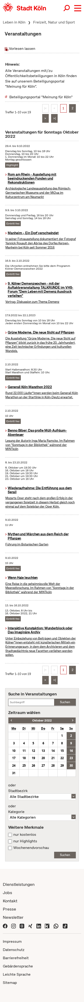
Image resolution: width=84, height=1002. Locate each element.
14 (53, 751)
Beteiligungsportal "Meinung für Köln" (41, 97)
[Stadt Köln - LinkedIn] (38, 925)
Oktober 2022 (42, 720)
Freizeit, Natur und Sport (54, 22)
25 (24, 765)
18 (24, 758)
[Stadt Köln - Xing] (30, 925)
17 (13, 758)
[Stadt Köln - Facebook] (5, 925)
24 (13, 765)
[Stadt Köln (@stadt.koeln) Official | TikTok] (65, 925)
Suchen (65, 702)
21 (53, 758)
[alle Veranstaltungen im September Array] (11, 720)
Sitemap (10, 982)
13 (43, 751)
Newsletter (13, 917)
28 (53, 765)
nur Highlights (25, 841)
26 (33, 765)
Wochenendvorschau (31, 848)
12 (33, 751)
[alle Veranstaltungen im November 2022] (73, 720)
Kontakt (10, 900)
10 (13, 751)
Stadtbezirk (18, 788)
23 (71, 758)
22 (62, 758)
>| (54, 118)
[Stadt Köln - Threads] (22, 925)
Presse (9, 909)
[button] (77, 8)
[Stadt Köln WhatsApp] (56, 925)
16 (71, 751)
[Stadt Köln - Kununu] (47, 925)
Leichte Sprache (17, 974)
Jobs (7, 892)
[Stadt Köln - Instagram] (13, 925)
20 (43, 758)
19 (33, 758)
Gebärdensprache (18, 966)
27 (43, 765)
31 (13, 773)
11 (24, 751)
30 (71, 765)
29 (62, 765)
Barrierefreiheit (16, 957)
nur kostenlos (24, 834)
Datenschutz (13, 949)
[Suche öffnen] (66, 8)
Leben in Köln (14, 22)
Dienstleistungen (19, 884)
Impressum (12, 941)
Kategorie (16, 809)
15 (62, 751)
